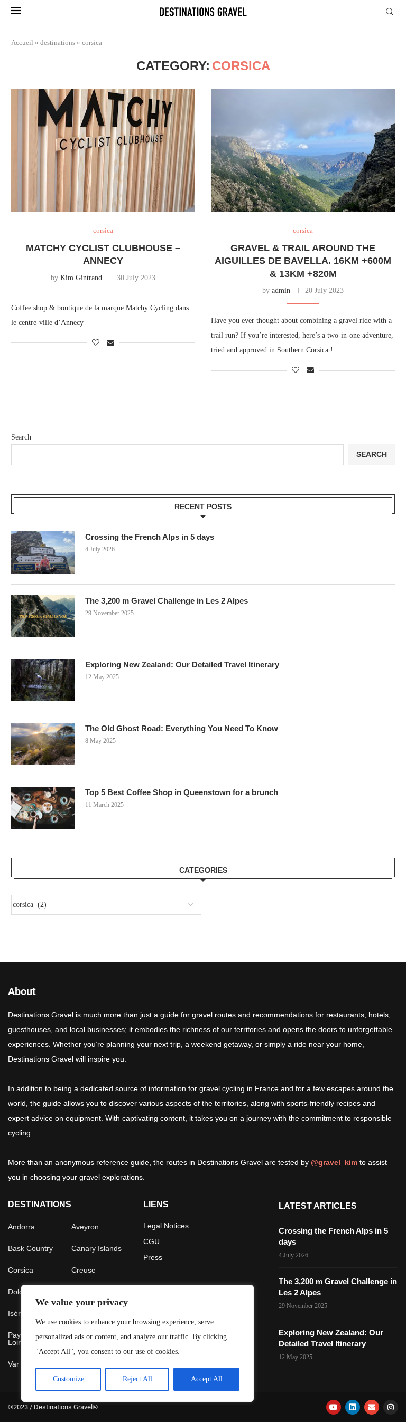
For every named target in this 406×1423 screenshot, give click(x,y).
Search (21, 437)
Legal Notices (166, 1225)
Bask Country (30, 1248)
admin (281, 290)
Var (13, 1364)
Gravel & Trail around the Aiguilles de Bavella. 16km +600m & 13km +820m (303, 261)
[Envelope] (371, 1407)
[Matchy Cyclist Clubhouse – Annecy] (103, 150)
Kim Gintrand (81, 278)
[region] (137, 1343)
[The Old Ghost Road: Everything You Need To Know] (43, 744)
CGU (151, 1241)
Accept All (207, 1379)
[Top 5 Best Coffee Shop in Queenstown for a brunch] (43, 808)
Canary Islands (96, 1248)
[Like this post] (95, 343)
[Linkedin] (352, 1407)
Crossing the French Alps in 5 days (149, 536)
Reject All (137, 1379)
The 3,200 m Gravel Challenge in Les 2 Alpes (166, 600)
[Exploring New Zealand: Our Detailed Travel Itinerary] (43, 680)
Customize (68, 1379)
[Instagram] (390, 1407)
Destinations (39, 1204)
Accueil (22, 42)
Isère (16, 1313)
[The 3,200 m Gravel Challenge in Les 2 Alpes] (43, 616)
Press (152, 1257)
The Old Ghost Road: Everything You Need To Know (181, 728)
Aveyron (85, 1226)
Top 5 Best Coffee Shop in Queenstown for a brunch (181, 792)
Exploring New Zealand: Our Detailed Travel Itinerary (182, 664)
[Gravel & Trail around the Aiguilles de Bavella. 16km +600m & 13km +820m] (303, 150)
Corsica (20, 1270)
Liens (156, 1204)
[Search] (389, 12)
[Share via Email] (110, 343)
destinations (57, 42)
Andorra (21, 1226)
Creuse (83, 1270)
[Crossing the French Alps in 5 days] (43, 552)
